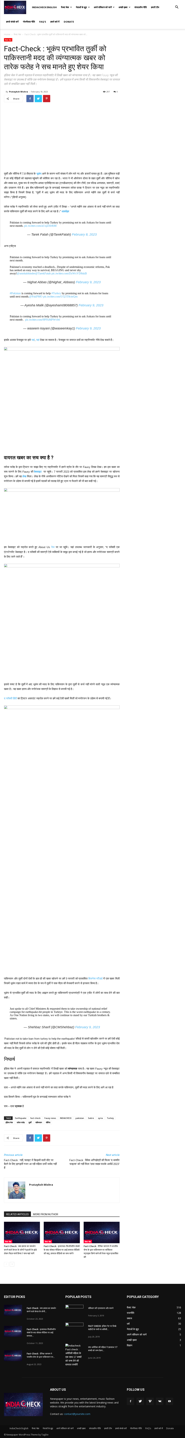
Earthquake (20, 1118)
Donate (69, 21)
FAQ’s (42, 21)
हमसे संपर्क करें (12, 21)
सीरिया (48, 1122)
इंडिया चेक (9, 1122)
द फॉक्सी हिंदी (10, 698)
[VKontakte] (159, 1401)
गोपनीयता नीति (29, 21)
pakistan (80, 1118)
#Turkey (56, 293)
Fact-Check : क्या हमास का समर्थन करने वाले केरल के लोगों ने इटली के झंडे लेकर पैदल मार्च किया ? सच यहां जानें (20, 1250)
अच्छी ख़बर (123, 7)
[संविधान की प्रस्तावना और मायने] (74, 1311)
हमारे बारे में (54, 21)
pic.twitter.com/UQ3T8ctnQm (60, 296)
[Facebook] (130, 1401)
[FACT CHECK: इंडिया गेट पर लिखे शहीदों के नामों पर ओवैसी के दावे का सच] (74, 1329)
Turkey (110, 1118)
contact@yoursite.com (77, 1414)
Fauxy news (50, 1118)
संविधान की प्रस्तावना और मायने (100, 1308)
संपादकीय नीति (140, 7)
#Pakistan (15, 293)
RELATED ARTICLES (17, 1214)
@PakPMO (35, 296)
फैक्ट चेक (65, 7)
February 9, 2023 (88, 282)
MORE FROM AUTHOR (45, 1214)
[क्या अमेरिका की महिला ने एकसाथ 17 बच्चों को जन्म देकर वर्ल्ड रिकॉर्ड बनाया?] (74, 1355)
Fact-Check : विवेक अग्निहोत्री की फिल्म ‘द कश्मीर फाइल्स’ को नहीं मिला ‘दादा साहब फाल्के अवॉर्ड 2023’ (94, 1162)
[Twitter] (140, 1401)
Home (7, 34)
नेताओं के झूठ (81, 7)
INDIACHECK (66, 1118)
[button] (176, 7)
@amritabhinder (26, 273)
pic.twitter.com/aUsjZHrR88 (40, 225)
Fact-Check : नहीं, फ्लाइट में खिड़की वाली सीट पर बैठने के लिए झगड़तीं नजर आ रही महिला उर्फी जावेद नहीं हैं (30, 1164)
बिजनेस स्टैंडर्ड (95, 978)
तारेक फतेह (21, 1122)
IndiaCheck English (44, 7)
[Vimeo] (150, 1401)
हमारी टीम (155, 7)
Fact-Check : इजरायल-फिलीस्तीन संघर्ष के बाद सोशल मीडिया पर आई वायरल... (41, 1332)
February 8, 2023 (84, 234)
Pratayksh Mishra (18, 91)
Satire (91, 1118)
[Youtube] (169, 1401)
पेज (53, 547)
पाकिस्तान (38, 1122)
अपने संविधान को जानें (103, 7)
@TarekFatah (43, 273)
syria (100, 1118)
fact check (35, 1118)
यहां (33, 339)
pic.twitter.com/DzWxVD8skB (69, 273)
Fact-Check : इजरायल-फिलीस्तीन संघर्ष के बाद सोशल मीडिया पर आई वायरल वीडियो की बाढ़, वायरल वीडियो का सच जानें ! (61, 1250)
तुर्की (30, 1122)
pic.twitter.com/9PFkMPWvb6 (42, 319)
